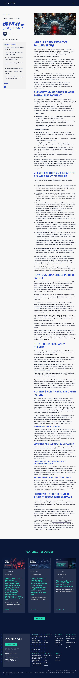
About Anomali (58, 655)
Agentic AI (46, 642)
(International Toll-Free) (10, 660)
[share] (5, 87)
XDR (45, 644)
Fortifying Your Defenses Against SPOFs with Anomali (14, 77)
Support (45, 660)
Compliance (57, 636)
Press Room (57, 660)
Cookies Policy (67, 670)
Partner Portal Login (36, 665)
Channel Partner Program (36, 661)
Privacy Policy (51, 670)
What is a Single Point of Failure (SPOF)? (14, 48)
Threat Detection (59, 638)
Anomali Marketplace (71, 636)
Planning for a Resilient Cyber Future (13, 72)
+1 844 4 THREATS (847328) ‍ (12, 657)
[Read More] (6, 14)
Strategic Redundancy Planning (14, 68)
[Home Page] (9, 3)
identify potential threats (63, 415)
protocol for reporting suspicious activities (46, 452)
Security (74, 670)
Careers (57, 659)
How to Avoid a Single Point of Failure (14, 64)
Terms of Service (59, 670)
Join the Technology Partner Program (37, 658)
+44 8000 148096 (9, 659)
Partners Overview (36, 655)
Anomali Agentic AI (36, 649)
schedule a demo (51, 529)
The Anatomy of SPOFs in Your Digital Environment (14, 53)
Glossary (46, 665)
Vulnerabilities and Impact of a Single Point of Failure (14, 58)
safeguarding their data (53, 270)
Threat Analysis (58, 646)
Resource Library (47, 655)
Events (45, 659)
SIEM (45, 640)
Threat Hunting (58, 644)
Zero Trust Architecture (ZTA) (43, 429)
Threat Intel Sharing (36, 663)
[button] (74, 3)
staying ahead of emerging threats (63, 398)
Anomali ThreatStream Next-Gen (37, 646)
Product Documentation (47, 663)
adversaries (63, 161)
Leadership (57, 657)
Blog (45, 657)
